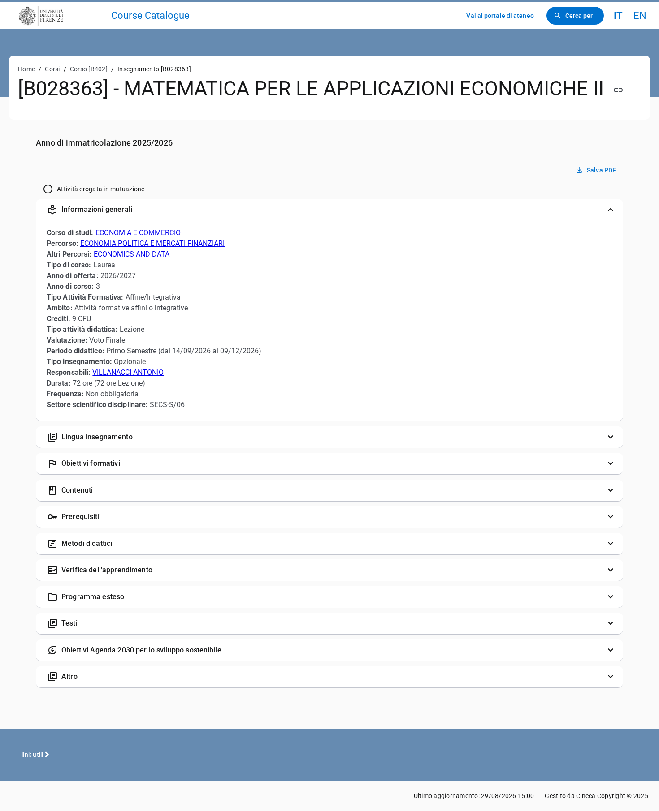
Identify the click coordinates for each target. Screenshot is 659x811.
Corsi (52, 69)
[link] (59, 15)
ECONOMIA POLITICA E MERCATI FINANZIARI (152, 243)
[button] (329, 209)
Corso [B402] (89, 69)
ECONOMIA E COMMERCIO (138, 232)
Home (26, 69)
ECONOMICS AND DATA (131, 254)
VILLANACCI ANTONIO (128, 372)
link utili (33, 754)
